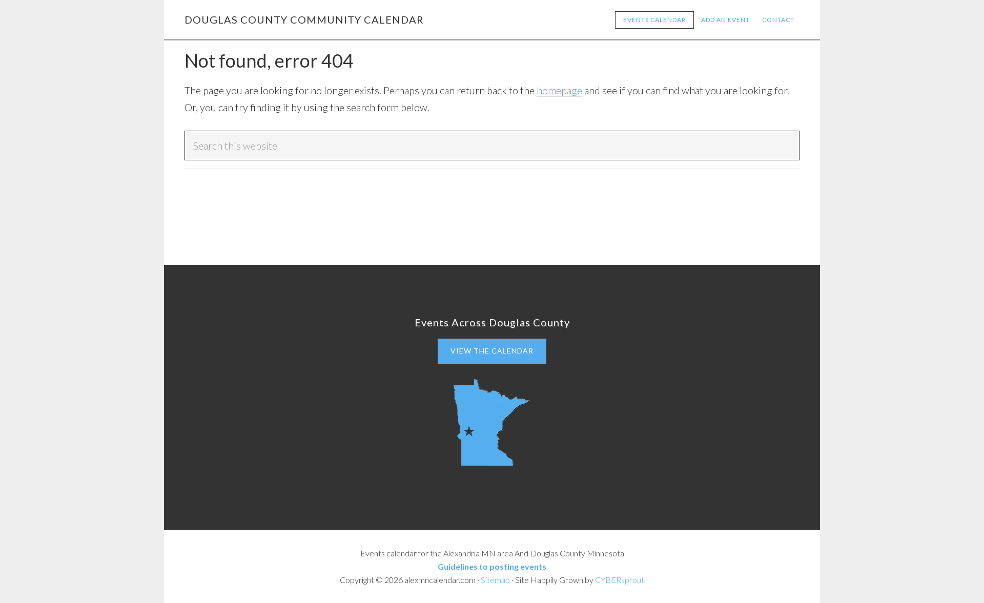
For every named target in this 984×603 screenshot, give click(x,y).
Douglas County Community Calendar (304, 19)
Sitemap (495, 580)
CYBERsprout (619, 580)
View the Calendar (492, 350)
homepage (559, 90)
